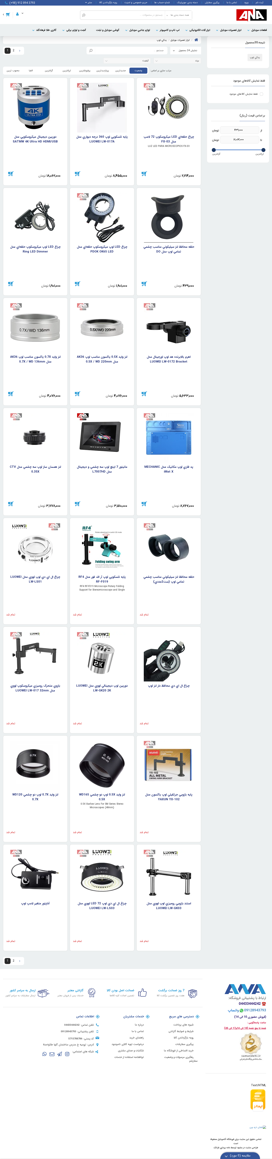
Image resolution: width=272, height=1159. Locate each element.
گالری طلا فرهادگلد (46, 30)
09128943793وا (248, 1010)
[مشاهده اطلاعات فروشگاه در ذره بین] (257, 1127)
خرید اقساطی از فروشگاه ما (179, 1051)
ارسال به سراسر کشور (22, 990)
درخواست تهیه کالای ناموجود (128, 1044)
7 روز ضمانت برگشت (171, 990)
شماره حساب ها (162, 2)
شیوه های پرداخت (183, 1025)
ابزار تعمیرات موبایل (230, 30)
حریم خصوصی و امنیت (135, 2)
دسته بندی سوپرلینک (187, 2)
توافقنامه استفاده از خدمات (129, 1057)
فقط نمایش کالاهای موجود (243, 94)
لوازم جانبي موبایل (139, 30)
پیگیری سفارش (212, 2)
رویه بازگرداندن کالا (108, 2)
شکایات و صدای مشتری (131, 1051)
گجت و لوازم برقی (76, 30)
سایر (90, 2)
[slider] (263, 150)
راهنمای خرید (136, 1038)
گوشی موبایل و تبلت (107, 30)
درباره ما (139, 1025)
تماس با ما (232, 2)
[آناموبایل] (251, 15)
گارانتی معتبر (75, 990)
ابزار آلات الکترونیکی (199, 30)
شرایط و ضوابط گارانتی (181, 1031)
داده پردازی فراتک (221, 1147)
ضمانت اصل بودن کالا (120, 990)
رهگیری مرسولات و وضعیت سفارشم (181, 1059)
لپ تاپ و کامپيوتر (169, 30)
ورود (246, 2)
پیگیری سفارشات (184, 1044)
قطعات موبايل (259, 30)
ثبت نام (259, 2)
